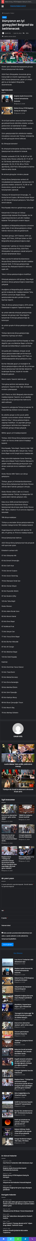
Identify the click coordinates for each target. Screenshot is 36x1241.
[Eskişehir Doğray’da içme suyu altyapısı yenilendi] (7, 998)
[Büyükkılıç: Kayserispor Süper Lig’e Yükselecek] (7, 1007)
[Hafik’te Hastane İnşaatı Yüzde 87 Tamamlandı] (7, 1104)
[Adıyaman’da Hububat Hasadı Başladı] (7, 989)
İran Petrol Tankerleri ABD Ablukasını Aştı (24, 961)
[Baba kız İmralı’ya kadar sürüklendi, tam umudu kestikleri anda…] (9, 828)
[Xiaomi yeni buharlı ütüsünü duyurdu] (7, 1034)
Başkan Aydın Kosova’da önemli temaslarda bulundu (23, 98)
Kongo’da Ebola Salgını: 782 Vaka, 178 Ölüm (23, 1140)
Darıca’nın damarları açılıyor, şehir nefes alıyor (9, 817)
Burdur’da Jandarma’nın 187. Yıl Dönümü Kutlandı (23, 1112)
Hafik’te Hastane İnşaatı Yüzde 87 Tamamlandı (23, 1103)
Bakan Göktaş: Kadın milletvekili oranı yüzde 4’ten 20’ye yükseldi (23, 1131)
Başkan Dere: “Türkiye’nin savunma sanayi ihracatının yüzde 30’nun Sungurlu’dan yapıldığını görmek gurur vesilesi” (9, 862)
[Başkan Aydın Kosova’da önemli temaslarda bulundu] (7, 98)
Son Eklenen (18, 953)
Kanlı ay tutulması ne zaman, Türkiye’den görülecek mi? (22, 1122)
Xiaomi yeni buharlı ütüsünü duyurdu (22, 1033)
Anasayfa (6, 13)
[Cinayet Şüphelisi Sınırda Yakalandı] (26, 828)
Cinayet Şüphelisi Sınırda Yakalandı (25, 836)
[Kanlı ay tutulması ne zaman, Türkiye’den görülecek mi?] (7, 1122)
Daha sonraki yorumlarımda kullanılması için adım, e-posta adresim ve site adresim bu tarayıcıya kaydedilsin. (17, 936)
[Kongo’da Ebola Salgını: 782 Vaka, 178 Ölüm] (7, 1141)
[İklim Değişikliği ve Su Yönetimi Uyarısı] (26, 850)
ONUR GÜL (8, 33)
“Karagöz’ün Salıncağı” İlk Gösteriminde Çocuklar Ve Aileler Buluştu (24, 1015)
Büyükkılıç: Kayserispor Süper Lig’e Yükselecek (23, 1006)
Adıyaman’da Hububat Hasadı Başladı (16, 1)
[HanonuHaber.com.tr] (18, 6)
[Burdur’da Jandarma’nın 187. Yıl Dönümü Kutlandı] (7, 1113)
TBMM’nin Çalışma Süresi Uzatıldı (25, 816)
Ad (3, 910)
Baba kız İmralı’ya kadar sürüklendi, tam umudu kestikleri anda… (9, 838)
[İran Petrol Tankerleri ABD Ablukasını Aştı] (7, 962)
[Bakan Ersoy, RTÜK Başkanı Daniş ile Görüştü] (7, 110)
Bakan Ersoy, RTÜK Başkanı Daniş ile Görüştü (24, 979)
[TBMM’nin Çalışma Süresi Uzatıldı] (26, 809)
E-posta (5, 918)
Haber (12, 13)
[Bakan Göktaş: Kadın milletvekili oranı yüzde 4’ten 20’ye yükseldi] (7, 1132)
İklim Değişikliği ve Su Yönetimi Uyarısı (26, 858)
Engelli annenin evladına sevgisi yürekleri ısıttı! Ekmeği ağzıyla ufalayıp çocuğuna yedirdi (23, 1062)
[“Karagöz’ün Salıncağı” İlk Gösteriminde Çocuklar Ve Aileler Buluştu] (7, 1016)
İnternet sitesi (6, 925)
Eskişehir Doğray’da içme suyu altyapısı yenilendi (24, 997)
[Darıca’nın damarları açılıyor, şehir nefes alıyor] (9, 809)
